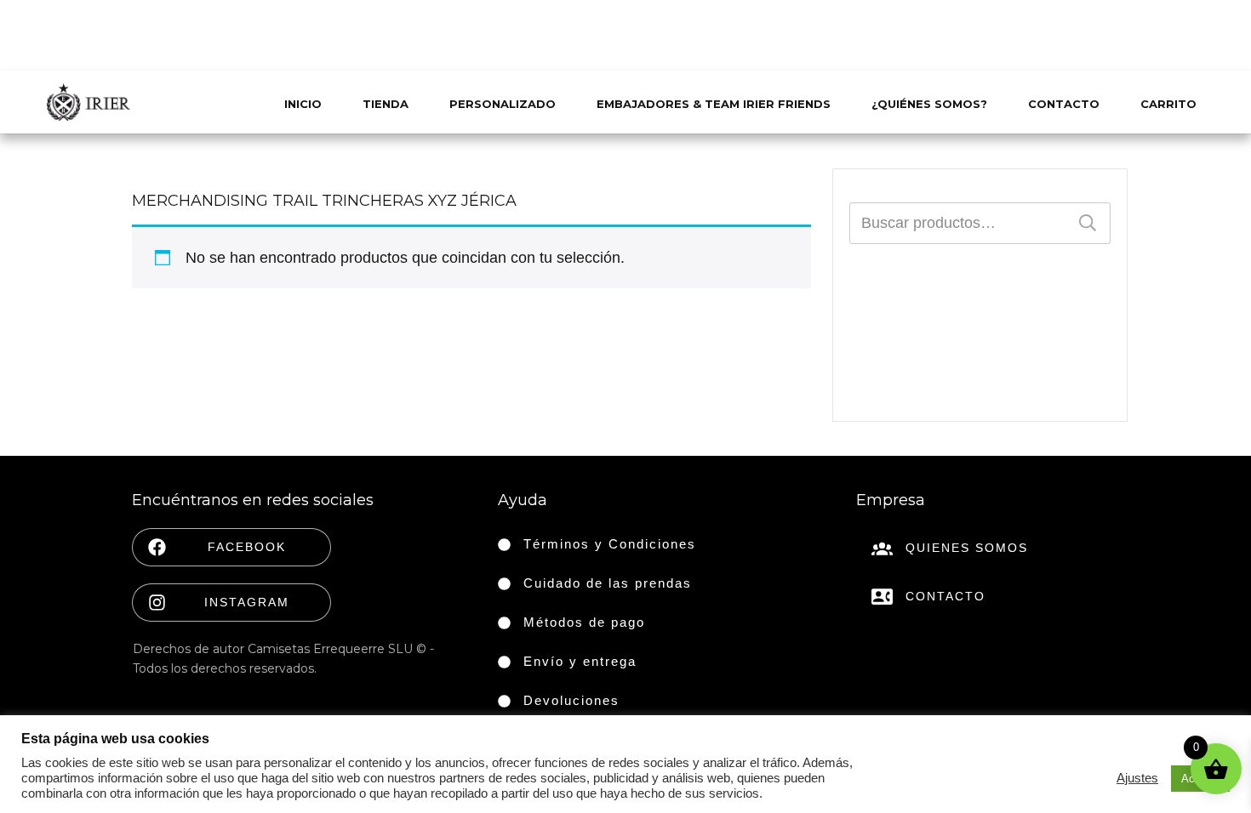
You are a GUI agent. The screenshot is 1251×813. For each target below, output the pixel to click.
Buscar (1087, 223)
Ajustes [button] (1137, 778)
